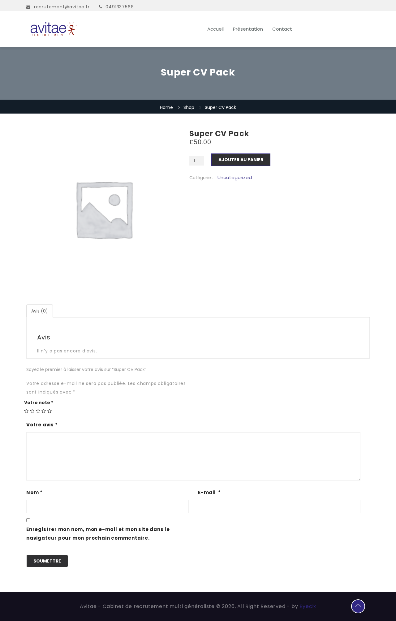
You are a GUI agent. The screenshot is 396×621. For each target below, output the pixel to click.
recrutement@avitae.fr (62, 7)
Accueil (215, 29)
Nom (34, 492)
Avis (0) (39, 311)
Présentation (248, 29)
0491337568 (119, 7)
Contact (282, 29)
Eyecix (307, 606)
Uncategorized (234, 178)
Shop (188, 107)
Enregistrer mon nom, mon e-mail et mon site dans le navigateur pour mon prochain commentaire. (98, 533)
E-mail (209, 492)
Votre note (38, 402)
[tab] (40, 310)
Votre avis (42, 424)
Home (166, 107)
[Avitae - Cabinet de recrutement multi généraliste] (77, 29)
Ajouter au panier (240, 160)
